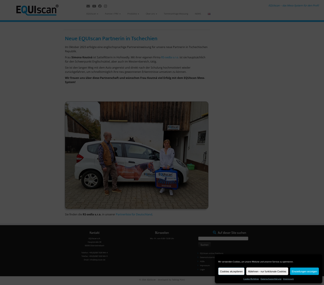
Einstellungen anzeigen (304, 271)
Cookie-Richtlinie (251, 278)
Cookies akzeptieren (231, 271)
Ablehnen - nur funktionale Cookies (267, 271)
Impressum (288, 278)
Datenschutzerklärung (271, 278)
